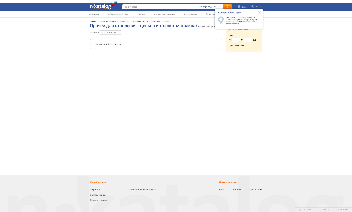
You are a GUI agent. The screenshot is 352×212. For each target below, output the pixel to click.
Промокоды (255, 189)
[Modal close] (258, 12)
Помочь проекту (98, 200)
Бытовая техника (213, 14)
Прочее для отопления (160, 21)
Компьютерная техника (164, 14)
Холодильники (190, 14)
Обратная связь (98, 195)
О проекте (95, 189)
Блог (221, 189)
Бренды (237, 189)
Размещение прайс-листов (142, 189)
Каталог (95, 14)
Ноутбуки (141, 14)
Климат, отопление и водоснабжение (114, 21)
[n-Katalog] (103, 5)
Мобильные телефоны (118, 14)
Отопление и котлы (140, 21)
